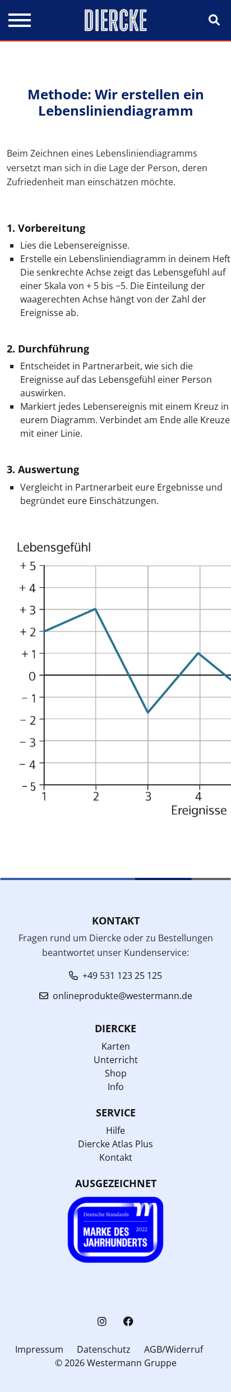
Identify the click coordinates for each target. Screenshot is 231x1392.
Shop (116, 1073)
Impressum (39, 1349)
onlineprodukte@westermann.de (122, 996)
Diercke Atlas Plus (115, 1144)
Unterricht (116, 1060)
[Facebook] (128, 1321)
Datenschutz (104, 1349)
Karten (115, 1046)
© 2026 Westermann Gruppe (116, 1363)
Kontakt (115, 1157)
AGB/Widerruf (173, 1349)
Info (116, 1086)
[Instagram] (102, 1321)
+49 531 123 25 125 (122, 975)
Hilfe (115, 1130)
